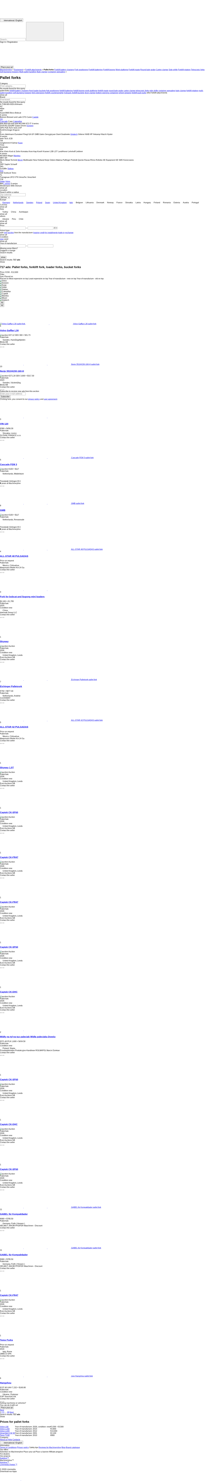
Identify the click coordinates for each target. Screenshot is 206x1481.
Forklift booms (109, 70)
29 (8, 1412)
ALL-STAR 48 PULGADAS (14, 556)
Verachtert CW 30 (7, 1433)
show (3, 257)
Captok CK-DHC (9, 992)
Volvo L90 (4, 1427)
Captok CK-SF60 (9, 812)
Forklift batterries (96, 70)
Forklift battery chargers (64, 70)
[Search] (45, 31)
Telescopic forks (198, 70)
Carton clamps (162, 70)
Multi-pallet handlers (27, 72)
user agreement (50, 399)
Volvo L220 (5, 1431)
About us (4, 1440)
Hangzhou (5, 1383)
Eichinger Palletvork (11, 686)
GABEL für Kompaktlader (14, 1214)
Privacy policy (23, 1447)
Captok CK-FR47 (9, 857)
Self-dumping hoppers (9, 72)
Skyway (4, 641)
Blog (63, 1447)
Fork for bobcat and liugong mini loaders (22, 596)
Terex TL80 (5, 1435)
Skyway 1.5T (7, 767)
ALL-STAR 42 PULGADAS (14, 727)
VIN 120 (4, 424)
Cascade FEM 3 (8, 464)
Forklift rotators (184, 70)
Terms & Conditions (8, 1447)
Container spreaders (56, 72)
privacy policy (34, 399)
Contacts (16, 1440)
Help (10, 1440)
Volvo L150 (5, 1429)
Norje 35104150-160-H (12, 371)
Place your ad (7, 1408)
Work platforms (122, 70)
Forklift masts (134, 70)
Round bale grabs (147, 70)
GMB (2, 510)
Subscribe (5, 397)
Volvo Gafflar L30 (9, 330)
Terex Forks (6, 1340)
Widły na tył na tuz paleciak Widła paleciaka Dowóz (28, 1036)
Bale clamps (42, 72)
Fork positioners (81, 70)
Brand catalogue (73, 1447)
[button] (103, 54)
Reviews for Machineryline (50, 1447)
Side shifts (173, 70)
